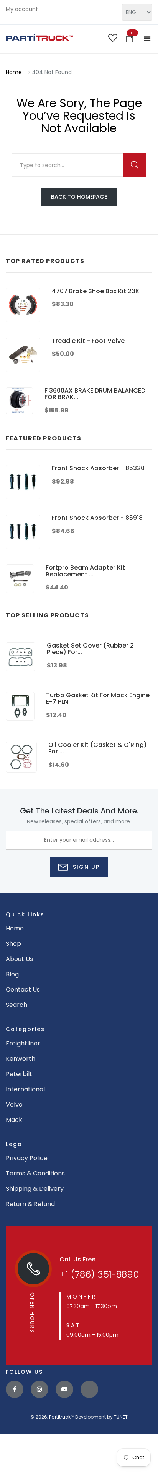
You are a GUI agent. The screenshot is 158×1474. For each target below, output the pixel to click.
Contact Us (23, 989)
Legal (15, 1144)
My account (22, 9)
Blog (12, 974)
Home (14, 72)
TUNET (121, 1417)
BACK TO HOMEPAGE (79, 197)
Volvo (14, 1104)
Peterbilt (19, 1074)
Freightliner (23, 1043)
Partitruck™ (61, 1417)
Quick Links (25, 914)
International (25, 1089)
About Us (19, 959)
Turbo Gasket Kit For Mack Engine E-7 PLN (98, 698)
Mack (14, 1119)
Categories (25, 1029)
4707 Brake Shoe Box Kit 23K (95, 291)
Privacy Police (27, 1158)
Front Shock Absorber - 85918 (97, 517)
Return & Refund (30, 1204)
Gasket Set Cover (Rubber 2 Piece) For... (90, 649)
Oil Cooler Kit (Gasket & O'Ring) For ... (97, 748)
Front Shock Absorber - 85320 (98, 468)
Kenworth (20, 1058)
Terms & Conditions (35, 1173)
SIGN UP (85, 867)
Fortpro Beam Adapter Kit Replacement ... (85, 571)
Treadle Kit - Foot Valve (88, 340)
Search (16, 1004)
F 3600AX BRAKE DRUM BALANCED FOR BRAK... (94, 394)
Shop (13, 943)
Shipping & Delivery (35, 1188)
